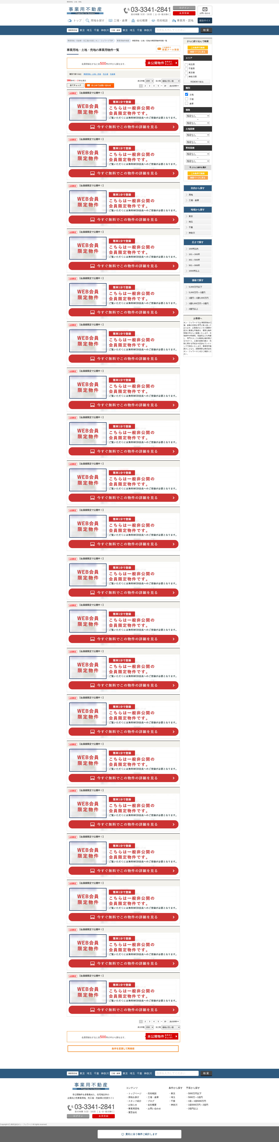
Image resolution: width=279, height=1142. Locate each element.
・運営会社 (131, 1112)
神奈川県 (193, 76)
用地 (191, 195)
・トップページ (133, 1093)
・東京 (172, 1093)
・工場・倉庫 (152, 1097)
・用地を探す (132, 1097)
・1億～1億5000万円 (196, 1101)
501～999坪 (194, 265)
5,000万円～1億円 (197, 292)
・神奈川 (173, 1104)
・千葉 (172, 1101)
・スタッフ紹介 (133, 1101)
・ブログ (150, 1101)
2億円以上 (193, 309)
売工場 (105, 74)
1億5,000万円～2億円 (199, 303)
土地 (191, 94)
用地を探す (98, 20)
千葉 (96, 30)
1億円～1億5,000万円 (199, 298)
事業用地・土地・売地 (92, 74)
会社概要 (142, 20)
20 (165, 86)
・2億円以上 (192, 1108)
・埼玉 (172, 1097)
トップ (77, 20)
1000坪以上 (194, 271)
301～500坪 (194, 260)
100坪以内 (193, 249)
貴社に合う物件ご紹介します (141, 1134)
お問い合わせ (205, 13)
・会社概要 (151, 1104)
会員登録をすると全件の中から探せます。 (104, 63)
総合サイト (205, 20)
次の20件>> (174, 86)
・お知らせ (131, 1104)
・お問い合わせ (153, 1108)
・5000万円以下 (194, 1093)
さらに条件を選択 (199, 167)
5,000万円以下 (195, 287)
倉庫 (191, 103)
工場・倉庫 (121, 20)
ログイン (184, 7)
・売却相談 (151, 1093)
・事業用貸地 (132, 1108)
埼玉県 (192, 64)
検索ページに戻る (197, 52)
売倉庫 (112, 74)
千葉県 (192, 68)
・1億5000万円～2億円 (197, 1104)
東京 (82, 30)
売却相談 (162, 20)
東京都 (192, 72)
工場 (191, 99)
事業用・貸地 (185, 20)
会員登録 (184, 13)
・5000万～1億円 (194, 1097)
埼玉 (89, 30)
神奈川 (105, 30)
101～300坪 (194, 254)
